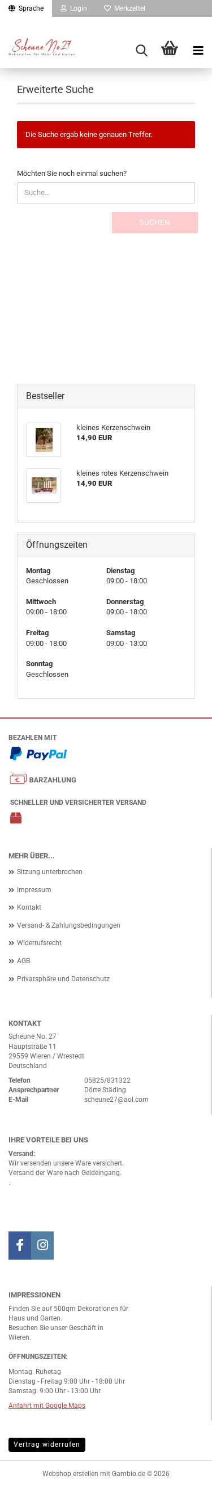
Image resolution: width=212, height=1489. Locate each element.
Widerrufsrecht (39, 943)
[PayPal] (38, 756)
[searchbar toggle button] (141, 51)
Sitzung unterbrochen (50, 872)
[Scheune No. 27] (45, 52)
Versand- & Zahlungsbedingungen (68, 925)
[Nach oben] (181, 1472)
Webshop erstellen (70, 1474)
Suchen (154, 222)
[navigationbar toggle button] (198, 51)
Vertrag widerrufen (47, 1444)
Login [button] (77, 8)
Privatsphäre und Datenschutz (63, 979)
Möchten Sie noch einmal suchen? (72, 173)
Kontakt (29, 907)
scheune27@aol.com (116, 1100)
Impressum (34, 890)
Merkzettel (128, 8)
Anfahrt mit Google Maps (46, 1406)
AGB (23, 961)
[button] (26, 8)
